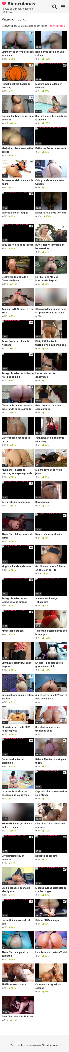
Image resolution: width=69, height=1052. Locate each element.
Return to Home (56, 26)
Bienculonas (20, 3)
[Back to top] (62, 1045)
